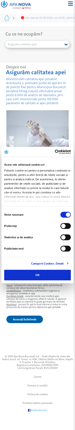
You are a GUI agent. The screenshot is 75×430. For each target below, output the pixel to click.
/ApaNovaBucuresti (38, 410)
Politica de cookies (37, 394)
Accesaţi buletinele (24, 319)
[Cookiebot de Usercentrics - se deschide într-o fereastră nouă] (55, 151)
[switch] (65, 226)
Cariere (38, 376)
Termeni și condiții (37, 385)
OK (37, 275)
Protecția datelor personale (37, 403)
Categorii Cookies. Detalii (47, 263)
